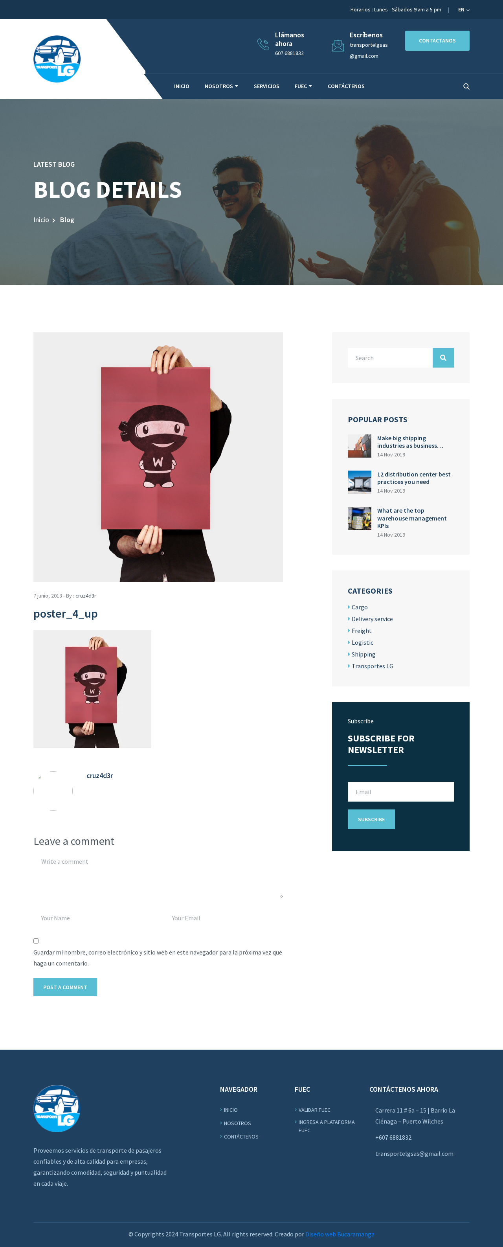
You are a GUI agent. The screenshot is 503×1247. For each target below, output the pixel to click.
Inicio (181, 86)
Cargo (360, 607)
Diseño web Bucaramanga (339, 1234)
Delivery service (372, 619)
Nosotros (219, 86)
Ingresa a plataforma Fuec (327, 1126)
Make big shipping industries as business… (410, 441)
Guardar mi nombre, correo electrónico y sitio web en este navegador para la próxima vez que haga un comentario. (157, 957)
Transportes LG (372, 666)
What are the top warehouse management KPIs (412, 517)
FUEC (301, 86)
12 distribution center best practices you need (414, 478)
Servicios (266, 86)
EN (462, 9)
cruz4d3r (85, 595)
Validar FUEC (314, 1109)
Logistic (362, 642)
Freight (362, 631)
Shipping (364, 654)
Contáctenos (346, 86)
